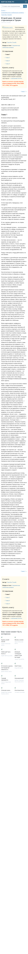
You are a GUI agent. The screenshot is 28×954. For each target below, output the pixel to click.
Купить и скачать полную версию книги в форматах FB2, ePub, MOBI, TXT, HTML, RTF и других (13, 83)
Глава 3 (7, 61)
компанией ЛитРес (16, 78)
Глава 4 (7, 64)
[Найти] (25, 6)
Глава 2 (7, 57)
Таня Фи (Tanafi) (11, 42)
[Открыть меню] (25, 2)
